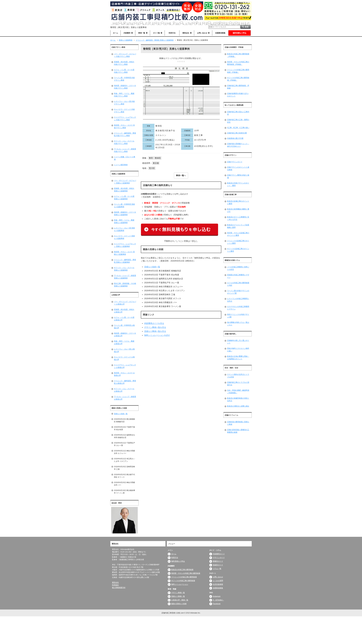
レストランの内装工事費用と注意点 (238, 300)
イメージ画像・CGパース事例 (124, 158)
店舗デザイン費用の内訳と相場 (238, 176)
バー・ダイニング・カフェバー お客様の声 (125, 303)
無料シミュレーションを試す (157, 335)
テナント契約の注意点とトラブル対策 (238, 375)
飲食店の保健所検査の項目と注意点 (238, 399)
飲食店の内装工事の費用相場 (182, 570)
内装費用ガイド (219, 554)
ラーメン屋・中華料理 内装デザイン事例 (124, 79)
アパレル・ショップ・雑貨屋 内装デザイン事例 (125, 150)
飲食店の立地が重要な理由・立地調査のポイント (238, 357)
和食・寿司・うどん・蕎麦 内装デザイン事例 (124, 95)
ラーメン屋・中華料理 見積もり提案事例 (124, 205)
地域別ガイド (218, 565)
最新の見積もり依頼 (179, 604)
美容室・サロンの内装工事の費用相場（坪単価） (238, 63)
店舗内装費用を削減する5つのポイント (237, 95)
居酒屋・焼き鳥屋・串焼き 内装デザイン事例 (124, 63)
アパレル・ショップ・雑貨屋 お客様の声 (125, 398)
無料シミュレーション (179, 584)
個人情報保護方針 (119, 588)
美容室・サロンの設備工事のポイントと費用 (238, 234)
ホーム (115, 33)
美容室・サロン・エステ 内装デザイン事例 (124, 126)
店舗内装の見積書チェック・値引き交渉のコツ (238, 145)
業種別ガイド (218, 561)
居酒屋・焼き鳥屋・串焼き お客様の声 (124, 310)
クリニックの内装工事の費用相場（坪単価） (238, 71)
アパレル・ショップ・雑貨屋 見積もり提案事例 (125, 277)
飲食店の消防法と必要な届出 (238, 406)
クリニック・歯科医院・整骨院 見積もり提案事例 (125, 261)
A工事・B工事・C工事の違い (238, 128)
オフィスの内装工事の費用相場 (183, 581)
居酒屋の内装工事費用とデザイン (238, 276)
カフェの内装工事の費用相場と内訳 (238, 284)
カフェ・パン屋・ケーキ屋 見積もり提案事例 (124, 197)
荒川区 (152, 168)
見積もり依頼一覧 (152, 267)
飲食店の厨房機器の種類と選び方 (238, 210)
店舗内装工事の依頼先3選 (237, 133)
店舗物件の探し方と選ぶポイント (238, 341)
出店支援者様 (218, 584)
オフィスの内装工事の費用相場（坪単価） (238, 79)
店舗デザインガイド (234, 162)
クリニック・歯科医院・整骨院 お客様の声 (125, 382)
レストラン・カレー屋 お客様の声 (124, 350)
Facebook (216, 604)
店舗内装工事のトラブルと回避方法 (238, 383)
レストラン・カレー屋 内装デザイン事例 (124, 102)
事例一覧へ (181, 175)
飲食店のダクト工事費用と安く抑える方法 (238, 218)
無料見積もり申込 (239, 33)
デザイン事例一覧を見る (155, 327)
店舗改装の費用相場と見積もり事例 (238, 423)
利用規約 (115, 585)
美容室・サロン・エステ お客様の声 (124, 374)
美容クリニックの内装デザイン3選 (238, 315)
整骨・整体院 (155, 158)
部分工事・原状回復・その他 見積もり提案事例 (125, 284)
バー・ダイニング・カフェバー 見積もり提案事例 (125, 181)
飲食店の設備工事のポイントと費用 (238, 202)
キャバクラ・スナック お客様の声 (124, 358)
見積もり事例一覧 (178, 596)
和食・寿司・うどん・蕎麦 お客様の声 (124, 342)
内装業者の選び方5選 (235, 138)
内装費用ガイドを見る (154, 323)
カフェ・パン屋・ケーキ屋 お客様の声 (124, 318)
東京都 (156, 163)
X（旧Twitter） (218, 600)
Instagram (216, 596)
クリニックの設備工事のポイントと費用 (238, 242)
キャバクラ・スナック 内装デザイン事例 (124, 110)
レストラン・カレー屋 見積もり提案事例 (124, 229)
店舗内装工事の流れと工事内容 (238, 113)
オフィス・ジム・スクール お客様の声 (124, 390)
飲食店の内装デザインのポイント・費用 (238, 184)
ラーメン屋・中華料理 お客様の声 (124, 326)
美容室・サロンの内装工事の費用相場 (185, 573)
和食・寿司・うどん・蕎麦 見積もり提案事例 (124, 221)
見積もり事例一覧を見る (155, 331)
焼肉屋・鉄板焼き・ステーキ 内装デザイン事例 (125, 87)
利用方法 (172, 33)
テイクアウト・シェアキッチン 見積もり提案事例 (125, 245)
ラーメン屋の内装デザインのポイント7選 (238, 292)
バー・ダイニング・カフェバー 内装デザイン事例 (125, 55)
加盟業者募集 (220, 33)
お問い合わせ (218, 577)
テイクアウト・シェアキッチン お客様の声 (125, 366)
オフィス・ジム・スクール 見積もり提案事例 (124, 269)
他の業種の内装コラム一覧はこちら (238, 323)
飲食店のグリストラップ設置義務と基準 (238, 226)
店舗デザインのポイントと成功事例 (238, 168)
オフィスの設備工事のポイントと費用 (238, 250)
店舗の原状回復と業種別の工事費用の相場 (238, 431)
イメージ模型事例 (121, 165)
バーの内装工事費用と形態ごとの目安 (238, 268)
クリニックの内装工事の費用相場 (184, 577)
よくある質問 (218, 581)
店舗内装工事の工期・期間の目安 (238, 121)
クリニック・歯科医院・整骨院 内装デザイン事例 (125, 134)
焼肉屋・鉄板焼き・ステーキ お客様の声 (125, 334)
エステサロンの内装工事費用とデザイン (238, 308)
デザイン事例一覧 (178, 593)
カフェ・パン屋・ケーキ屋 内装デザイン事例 (124, 71)
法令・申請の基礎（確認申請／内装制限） (238, 391)
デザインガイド (219, 558)
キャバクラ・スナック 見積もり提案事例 (124, 237)
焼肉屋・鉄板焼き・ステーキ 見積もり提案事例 (125, 213)
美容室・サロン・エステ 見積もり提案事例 (124, 253)
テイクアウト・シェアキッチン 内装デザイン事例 (125, 118)
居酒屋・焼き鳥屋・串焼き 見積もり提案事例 (124, 189)
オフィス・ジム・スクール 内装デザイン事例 (124, 142)
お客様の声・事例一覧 (179, 600)
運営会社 (115, 582)
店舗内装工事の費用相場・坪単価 (238, 87)
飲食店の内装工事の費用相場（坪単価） (238, 55)
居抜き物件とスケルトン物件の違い (238, 349)
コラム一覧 (217, 569)
